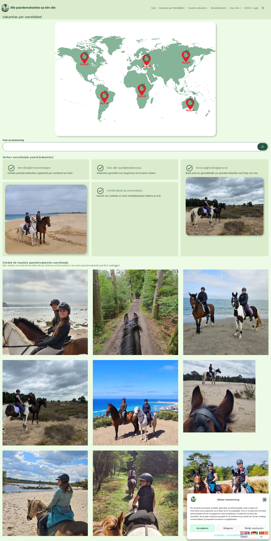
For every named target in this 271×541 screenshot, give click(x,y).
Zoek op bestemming (13, 140)
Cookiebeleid (219, 535)
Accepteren (202, 528)
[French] (250, 533)
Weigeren (228, 528)
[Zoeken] (262, 146)
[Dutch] (242, 533)
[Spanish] (267, 533)
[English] (246, 533)
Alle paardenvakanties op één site (33, 7)
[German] (254, 533)
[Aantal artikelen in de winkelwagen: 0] (263, 8)
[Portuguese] (262, 533)
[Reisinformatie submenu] (227, 8)
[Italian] (258, 533)
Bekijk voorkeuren (254, 528)
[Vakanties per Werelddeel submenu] (185, 8)
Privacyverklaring (233, 535)
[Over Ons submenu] (240, 8)
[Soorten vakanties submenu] (207, 8)
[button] (264, 499)
